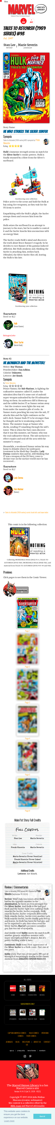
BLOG (17, 1041)
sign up (12, 1050)
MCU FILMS (26, 1041)
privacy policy (21, 1050)
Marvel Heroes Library (25, 1085)
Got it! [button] (42, 1116)
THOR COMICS (31, 1035)
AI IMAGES (9, 1041)
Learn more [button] (9, 1121)
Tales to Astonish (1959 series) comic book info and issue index (26, 512)
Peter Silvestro (10, 382)
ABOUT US (37, 1041)
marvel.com (42, 1050)
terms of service (32, 1050)
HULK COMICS (34, 1032)
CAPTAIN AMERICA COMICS (17, 1032)
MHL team (16, 1106)
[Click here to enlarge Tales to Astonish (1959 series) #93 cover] (26, 122)
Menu (6, 1)
